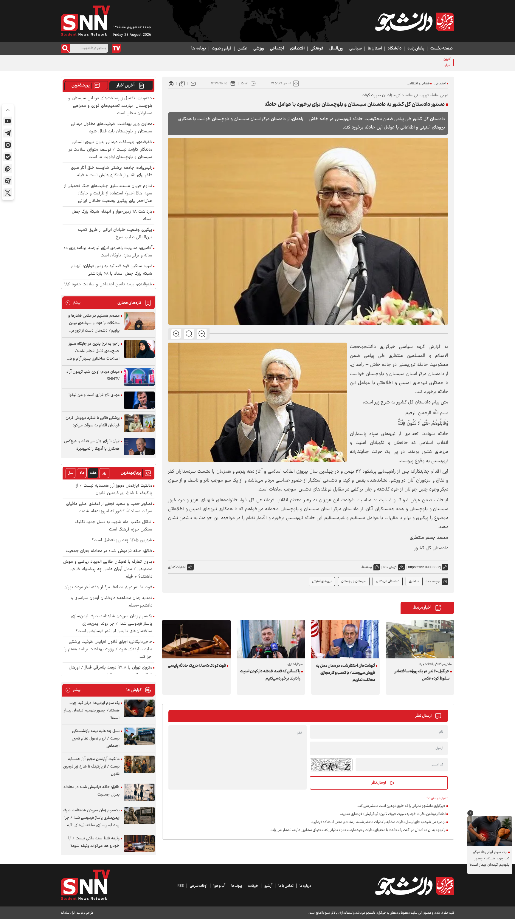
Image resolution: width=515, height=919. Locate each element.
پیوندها (236, 886)
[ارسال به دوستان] (193, 83)
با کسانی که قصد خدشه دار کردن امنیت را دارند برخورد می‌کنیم (270, 675)
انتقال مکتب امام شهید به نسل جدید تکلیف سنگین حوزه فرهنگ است (113, 526)
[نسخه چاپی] (171, 83)
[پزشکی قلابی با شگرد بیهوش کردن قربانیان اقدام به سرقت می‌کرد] (139, 423)
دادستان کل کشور (387, 581)
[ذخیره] (182, 83)
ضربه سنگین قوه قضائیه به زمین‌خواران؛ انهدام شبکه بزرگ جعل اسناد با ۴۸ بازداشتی (111, 270)
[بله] (7, 157)
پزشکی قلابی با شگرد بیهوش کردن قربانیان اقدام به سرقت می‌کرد (93, 421)
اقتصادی (297, 48)
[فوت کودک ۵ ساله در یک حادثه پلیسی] (196, 639)
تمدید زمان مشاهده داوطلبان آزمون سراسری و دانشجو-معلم (111, 602)
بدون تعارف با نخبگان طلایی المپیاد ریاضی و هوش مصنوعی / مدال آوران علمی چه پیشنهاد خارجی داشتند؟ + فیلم (107, 569)
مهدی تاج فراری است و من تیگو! (94, 395)
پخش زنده (415, 48)
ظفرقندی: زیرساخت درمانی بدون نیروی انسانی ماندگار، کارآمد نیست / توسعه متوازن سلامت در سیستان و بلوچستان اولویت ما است (110, 150)
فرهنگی (317, 48)
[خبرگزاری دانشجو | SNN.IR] (414, 21)
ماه (82, 473)
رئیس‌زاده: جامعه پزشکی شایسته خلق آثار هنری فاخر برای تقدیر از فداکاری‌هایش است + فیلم (111, 171)
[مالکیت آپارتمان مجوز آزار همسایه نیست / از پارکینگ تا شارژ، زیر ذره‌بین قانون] (139, 764)
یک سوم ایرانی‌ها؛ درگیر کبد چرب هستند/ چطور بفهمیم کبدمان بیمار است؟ (92, 711)
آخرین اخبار (125, 85)
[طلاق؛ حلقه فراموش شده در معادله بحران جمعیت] (139, 792)
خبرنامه (253, 886)
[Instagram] (7, 145)
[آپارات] (7, 181)
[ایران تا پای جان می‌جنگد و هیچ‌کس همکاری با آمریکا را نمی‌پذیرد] (139, 446)
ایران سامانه (68, 913)
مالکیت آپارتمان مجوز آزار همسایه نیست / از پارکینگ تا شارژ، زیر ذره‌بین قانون (114, 489)
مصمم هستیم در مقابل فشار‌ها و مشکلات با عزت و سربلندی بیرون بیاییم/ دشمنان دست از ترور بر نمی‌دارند (94, 323)
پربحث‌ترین (81, 85)
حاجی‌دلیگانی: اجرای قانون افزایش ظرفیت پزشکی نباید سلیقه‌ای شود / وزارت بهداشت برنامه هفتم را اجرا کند (108, 649)
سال (71, 473)
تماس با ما (286, 886)
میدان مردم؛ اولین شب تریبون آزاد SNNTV (93, 375)
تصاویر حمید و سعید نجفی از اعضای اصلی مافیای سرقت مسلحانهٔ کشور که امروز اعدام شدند (109, 507)
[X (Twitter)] (7, 193)
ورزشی (258, 48)
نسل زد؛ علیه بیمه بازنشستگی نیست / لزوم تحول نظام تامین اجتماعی (96, 739)
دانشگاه (394, 48)
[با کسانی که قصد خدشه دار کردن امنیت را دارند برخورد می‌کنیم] (271, 639)
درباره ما (305, 886)
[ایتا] (7, 169)
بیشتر (72, 303)
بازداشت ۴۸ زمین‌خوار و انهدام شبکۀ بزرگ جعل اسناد (112, 215)
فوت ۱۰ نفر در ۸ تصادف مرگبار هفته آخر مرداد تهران (108, 587)
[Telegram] (7, 133)
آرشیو (268, 886)
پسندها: (366, 567)
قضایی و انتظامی (418, 84)
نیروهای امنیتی (322, 581)
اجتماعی (277, 48)
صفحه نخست (441, 48)
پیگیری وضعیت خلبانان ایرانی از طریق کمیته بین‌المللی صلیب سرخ (114, 233)
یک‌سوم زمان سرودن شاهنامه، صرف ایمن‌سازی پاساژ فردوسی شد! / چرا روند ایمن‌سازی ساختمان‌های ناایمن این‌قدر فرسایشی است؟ (111, 624)
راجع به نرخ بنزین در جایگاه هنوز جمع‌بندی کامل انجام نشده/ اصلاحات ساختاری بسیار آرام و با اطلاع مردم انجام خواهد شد (94, 351)
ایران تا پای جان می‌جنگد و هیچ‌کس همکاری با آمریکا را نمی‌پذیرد (92, 445)
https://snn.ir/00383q (424, 567)
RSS (180, 886)
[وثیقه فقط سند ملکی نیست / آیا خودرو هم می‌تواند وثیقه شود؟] (139, 844)
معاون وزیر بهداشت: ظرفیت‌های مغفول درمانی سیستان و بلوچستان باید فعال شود (379, 62)
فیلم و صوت (222, 48)
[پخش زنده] (116, 48)
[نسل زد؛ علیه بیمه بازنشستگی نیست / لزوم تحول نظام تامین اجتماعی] (139, 736)
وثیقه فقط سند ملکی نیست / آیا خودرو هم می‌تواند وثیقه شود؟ (94, 842)
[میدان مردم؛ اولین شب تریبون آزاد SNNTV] (139, 377)
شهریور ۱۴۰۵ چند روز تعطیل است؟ (122, 540)
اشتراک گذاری (177, 567)
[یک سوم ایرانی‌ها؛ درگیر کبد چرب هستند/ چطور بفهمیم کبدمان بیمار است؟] (139, 708)
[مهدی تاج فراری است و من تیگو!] (139, 400)
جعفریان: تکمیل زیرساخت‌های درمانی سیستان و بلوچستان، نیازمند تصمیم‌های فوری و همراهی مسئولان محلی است (110, 106)
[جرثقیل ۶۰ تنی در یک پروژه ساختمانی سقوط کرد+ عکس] (420, 639)
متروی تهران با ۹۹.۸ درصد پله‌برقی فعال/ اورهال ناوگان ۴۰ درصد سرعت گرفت (110, 671)
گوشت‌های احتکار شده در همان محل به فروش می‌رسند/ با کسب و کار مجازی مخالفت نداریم (345, 673)
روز (104, 473)
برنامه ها (198, 48)
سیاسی (355, 48)
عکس (242, 48)
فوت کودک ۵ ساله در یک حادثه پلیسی (197, 665)
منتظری (414, 581)
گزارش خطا (390, 567)
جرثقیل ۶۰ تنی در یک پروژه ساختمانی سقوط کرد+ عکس (421, 675)
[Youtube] (7, 121)
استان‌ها (375, 48)
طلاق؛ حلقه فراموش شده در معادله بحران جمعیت (109, 551)
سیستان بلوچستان (353, 581)
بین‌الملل (336, 48)
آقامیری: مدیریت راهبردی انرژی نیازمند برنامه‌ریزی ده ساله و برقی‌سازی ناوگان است (107, 252)
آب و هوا (219, 886)
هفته (93, 473)
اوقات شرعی (198, 886)
